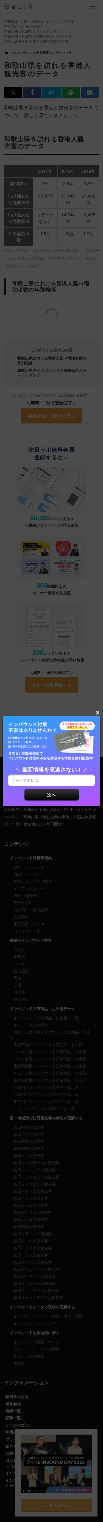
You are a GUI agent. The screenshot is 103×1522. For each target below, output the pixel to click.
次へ (51, 794)
